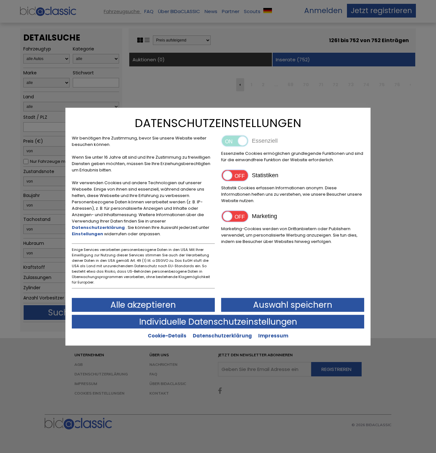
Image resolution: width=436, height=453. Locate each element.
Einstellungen (88, 233)
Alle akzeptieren (143, 304)
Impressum (273, 335)
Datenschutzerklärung (99, 227)
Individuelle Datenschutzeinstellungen (218, 321)
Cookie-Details (167, 335)
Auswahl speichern (292, 304)
